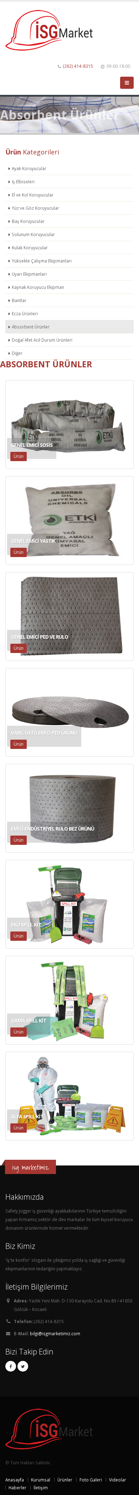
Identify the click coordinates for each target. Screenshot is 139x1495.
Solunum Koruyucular (33, 234)
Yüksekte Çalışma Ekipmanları (42, 261)
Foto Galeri (90, 1480)
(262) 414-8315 (78, 66)
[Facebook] (10, 1366)
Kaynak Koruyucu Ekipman (38, 287)
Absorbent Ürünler (31, 327)
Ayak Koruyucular (29, 168)
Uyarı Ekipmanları (29, 274)
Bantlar (19, 300)
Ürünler (64, 1480)
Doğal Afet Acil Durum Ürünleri (42, 340)
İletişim (41, 1487)
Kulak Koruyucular (30, 247)
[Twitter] (22, 1366)
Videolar (117, 1480)
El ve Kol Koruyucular (32, 195)
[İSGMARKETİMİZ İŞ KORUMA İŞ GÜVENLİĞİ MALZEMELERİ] (51, 29)
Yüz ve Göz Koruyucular (35, 208)
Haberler (17, 1487)
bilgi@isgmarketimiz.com (55, 1333)
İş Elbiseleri (23, 181)
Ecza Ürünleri (25, 313)
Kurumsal (40, 1480)
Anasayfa (14, 1480)
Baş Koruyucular (28, 221)
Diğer (17, 353)
